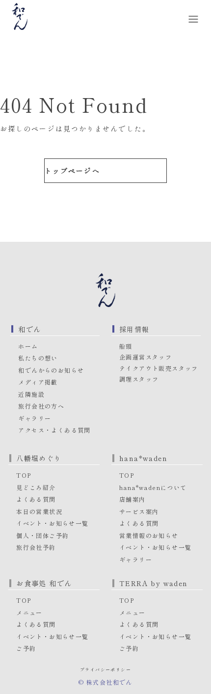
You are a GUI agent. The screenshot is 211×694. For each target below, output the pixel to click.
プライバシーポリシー (105, 670)
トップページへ (72, 171)
